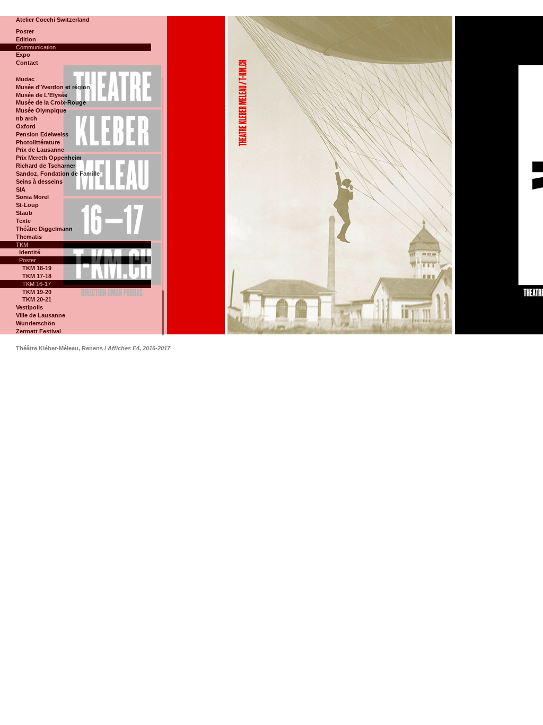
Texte (23, 221)
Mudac (25, 79)
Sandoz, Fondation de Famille (58, 173)
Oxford (26, 126)
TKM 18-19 (36, 268)
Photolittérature (38, 142)
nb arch (26, 118)
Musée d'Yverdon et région (53, 87)
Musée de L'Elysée (41, 95)
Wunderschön (35, 323)
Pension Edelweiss (42, 134)
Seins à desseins (39, 181)
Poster (25, 31)
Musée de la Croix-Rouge (51, 102)
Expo (23, 54)
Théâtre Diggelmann (44, 229)
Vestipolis (29, 307)
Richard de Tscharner (45, 165)
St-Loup (27, 205)
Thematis (29, 237)
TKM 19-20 (36, 292)
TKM (22, 244)
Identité (29, 252)
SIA (20, 189)
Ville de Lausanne (40, 315)
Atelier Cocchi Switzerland (53, 19)
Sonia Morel (32, 197)
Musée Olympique (41, 110)
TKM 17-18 (36, 276)
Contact (27, 62)
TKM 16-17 (36, 284)
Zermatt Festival (38, 331)
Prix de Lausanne (40, 149)
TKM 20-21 (36, 299)
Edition (26, 39)
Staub (24, 213)
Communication (36, 47)
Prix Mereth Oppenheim (49, 157)
